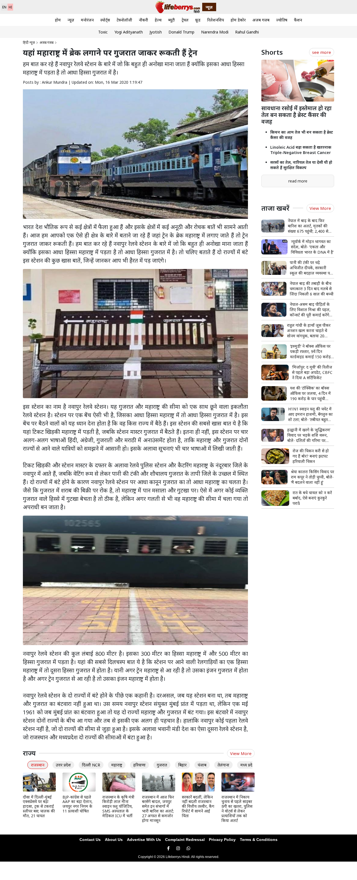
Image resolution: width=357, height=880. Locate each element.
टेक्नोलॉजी (124, 20)
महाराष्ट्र (116, 765)
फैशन (298, 20)
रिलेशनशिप (215, 20)
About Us (114, 839)
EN (4, 7)
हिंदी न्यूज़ (29, 42)
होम (58, 20)
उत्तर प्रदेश (63, 765)
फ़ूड (198, 20)
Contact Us (90, 839)
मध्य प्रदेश (247, 765)
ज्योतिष (281, 20)
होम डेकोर (238, 20)
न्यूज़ (70, 20)
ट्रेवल (185, 20)
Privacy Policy (222, 839)
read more (297, 181)
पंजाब (202, 765)
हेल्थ (158, 20)
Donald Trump (181, 32)
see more (321, 52)
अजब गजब (260, 20)
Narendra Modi (214, 32)
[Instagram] (178, 848)
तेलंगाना (223, 765)
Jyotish (155, 32)
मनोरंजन (87, 20)
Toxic (103, 32)
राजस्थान (37, 765)
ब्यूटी (171, 20)
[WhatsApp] (188, 848)
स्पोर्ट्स (105, 20)
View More (241, 753)
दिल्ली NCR (91, 765)
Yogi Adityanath (128, 32)
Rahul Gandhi (247, 32)
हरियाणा (139, 765)
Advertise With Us (144, 839)
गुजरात (162, 765)
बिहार (182, 765)
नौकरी (143, 20)
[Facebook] (168, 848)
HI (10, 7)
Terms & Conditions (259, 839)
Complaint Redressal (185, 839)
